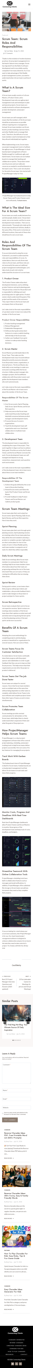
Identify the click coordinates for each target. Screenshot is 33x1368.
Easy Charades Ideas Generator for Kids (13, 1290)
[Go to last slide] (5, 1022)
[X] (16, 1363)
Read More (9, 1158)
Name (5, 1090)
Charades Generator (16, 1340)
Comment (6, 1065)
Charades (7, 1130)
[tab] (14, 1040)
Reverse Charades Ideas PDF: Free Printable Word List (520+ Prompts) (15, 1135)
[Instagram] (20, 1363)
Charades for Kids (16, 1349)
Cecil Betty (9, 51)
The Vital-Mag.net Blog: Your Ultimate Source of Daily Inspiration (15, 1027)
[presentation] (16, 1013)
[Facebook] (12, 1363)
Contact (24, 1354)
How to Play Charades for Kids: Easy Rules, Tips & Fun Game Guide (16, 1256)
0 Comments (9, 53)
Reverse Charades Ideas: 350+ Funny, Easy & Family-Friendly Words (16, 1195)
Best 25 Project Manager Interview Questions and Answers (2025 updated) (8, 983)
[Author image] (3, 51)
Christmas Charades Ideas (16, 1346)
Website (5, 1108)
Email (5, 1099)
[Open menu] (29, 4)
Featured (5, 35)
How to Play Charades (16, 1352)
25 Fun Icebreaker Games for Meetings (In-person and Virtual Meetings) (25, 983)
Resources (9, 1354)
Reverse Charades (16, 1343)
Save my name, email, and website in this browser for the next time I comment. (16, 1113)
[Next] (28, 1022)
